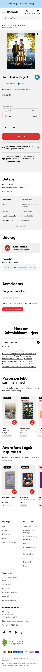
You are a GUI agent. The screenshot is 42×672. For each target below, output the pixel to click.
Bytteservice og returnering (29, 548)
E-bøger (22, 351)
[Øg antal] (14, 127)
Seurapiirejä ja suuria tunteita (20, 89)
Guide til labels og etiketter (30, 538)
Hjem (4, 25)
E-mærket (6, 588)
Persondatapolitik (9, 600)
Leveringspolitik (24, 665)
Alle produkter (7, 351)
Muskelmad (24, 497)
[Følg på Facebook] (3, 632)
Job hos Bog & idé (9, 542)
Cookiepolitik (7, 584)
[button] (7, 505)
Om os (4, 526)
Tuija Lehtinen (10, 84)
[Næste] (39, 3)
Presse (4, 538)
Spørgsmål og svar (30, 526)
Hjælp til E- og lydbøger (28, 531)
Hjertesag (6, 534)
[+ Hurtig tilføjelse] (14, 422)
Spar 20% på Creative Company (21, 4)
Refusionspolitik (32, 663)
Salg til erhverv (29, 554)
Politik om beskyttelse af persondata (13, 663)
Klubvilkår (6, 596)
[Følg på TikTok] (21, 632)
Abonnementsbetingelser (10, 579)
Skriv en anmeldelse (12, 309)
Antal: (4, 123)
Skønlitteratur (19, 25)
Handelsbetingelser (9, 592)
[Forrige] (2, 3)
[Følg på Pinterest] (15, 632)
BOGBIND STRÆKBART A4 (10, 497)
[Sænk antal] (5, 127)
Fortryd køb (28, 566)
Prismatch (27, 543)
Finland (16, 356)
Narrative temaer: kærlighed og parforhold (18, 364)
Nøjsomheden (25, 428)
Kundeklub (27, 562)
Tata (4, 428)
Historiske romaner (25, 361)
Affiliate (5, 530)
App (25, 558)
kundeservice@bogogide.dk (17, 621)
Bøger (10, 25)
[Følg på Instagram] (9, 632)
